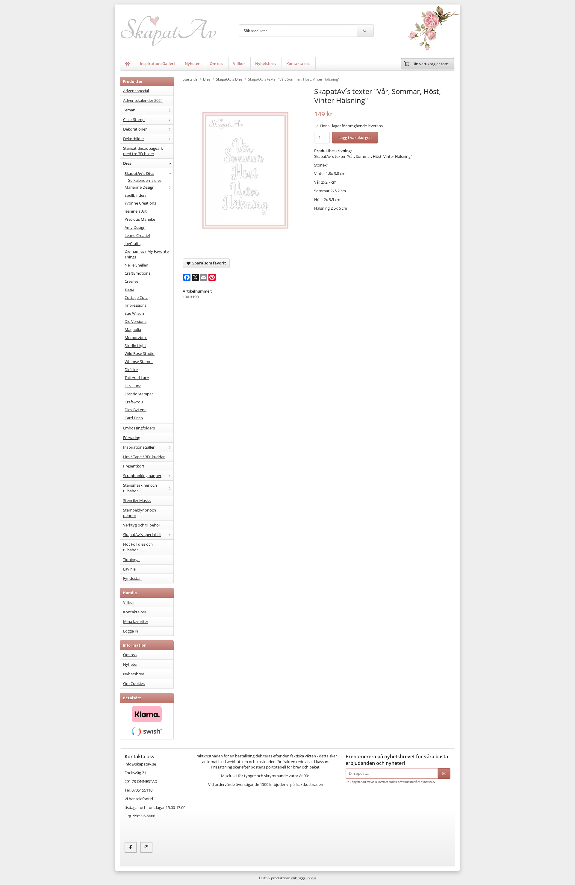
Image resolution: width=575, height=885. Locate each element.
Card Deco (134, 417)
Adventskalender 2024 (143, 100)
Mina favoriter (135, 621)
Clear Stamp (134, 119)
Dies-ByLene (135, 409)
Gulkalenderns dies (144, 180)
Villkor (239, 63)
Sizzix (129, 289)
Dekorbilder (133, 138)
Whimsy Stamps (139, 361)
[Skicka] (444, 773)
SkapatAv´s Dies (139, 173)
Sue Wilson (134, 313)
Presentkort (133, 466)
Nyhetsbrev (265, 63)
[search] (365, 31)
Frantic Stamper (139, 394)
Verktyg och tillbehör (141, 525)
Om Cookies (134, 683)
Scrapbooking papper (142, 475)
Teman (129, 110)
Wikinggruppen (303, 877)
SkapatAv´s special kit (142, 534)
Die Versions (135, 321)
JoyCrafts (132, 243)
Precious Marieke (140, 219)
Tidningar (131, 559)
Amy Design (135, 227)
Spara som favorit (208, 263)
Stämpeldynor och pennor (139, 512)
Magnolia (133, 329)
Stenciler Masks (137, 500)
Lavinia (129, 569)
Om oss (216, 63)
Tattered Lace (137, 377)
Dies (127, 163)
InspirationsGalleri (157, 63)
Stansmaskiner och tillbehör (140, 488)
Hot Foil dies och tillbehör (138, 547)
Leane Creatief (137, 235)
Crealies (131, 281)
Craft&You (134, 402)
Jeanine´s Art (136, 211)
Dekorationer (135, 129)
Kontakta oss (298, 63)
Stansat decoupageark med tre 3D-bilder (143, 151)
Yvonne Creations (140, 203)
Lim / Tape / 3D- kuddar (144, 456)
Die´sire (131, 369)
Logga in (130, 631)
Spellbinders (135, 195)
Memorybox (136, 337)
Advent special (136, 90)
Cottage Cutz (136, 297)
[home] (127, 63)
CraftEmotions (137, 273)
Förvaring (131, 437)
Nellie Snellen (136, 265)
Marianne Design (140, 187)
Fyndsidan (132, 578)
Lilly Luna (133, 385)
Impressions (135, 305)
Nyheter (192, 63)
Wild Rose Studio (140, 353)
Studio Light (135, 345)
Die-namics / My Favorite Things (147, 254)
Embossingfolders (139, 428)
